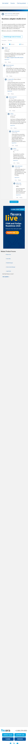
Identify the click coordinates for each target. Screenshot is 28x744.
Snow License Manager (10, 267)
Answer (13, 44)
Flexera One (8, 254)
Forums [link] (13, 3)
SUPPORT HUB (20, 735)
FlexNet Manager (9, 262)
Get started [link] (5, 3)
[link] (5, 3)
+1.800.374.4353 (21, 730)
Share (22, 44)
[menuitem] (21, 3)
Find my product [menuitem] (21, 3)
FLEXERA (8, 739)
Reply (9, 62)
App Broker (9, 271)
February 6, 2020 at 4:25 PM (11, 15)
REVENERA (20, 739)
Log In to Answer (14, 201)
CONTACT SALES (7, 735)
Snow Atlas (8, 258)
